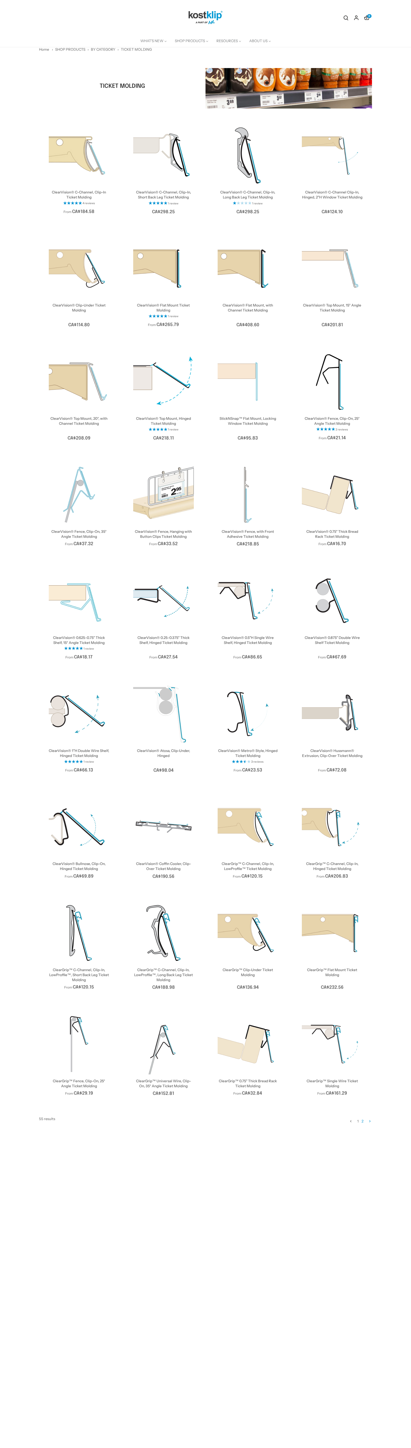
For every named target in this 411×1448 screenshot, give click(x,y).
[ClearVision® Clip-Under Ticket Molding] (79, 268)
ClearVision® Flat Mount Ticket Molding (163, 307)
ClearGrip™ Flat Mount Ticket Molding (332, 972)
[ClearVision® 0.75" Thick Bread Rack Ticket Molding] (332, 495)
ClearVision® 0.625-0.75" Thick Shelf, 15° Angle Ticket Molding (79, 640)
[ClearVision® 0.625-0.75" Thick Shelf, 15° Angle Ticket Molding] (79, 600)
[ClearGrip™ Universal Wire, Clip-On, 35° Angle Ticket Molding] (163, 1044)
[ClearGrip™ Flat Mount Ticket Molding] (332, 933)
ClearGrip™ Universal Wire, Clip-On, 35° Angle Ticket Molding (163, 1083)
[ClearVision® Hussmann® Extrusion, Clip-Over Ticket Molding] (332, 714)
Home (44, 49)
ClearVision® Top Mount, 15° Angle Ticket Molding (332, 307)
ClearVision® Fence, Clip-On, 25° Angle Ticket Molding (332, 421)
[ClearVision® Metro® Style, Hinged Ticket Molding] (248, 714)
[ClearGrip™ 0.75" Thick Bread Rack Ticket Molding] (248, 1044)
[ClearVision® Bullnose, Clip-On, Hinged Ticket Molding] (79, 827)
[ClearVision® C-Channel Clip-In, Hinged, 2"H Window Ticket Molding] (332, 155)
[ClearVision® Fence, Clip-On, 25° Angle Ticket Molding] (332, 381)
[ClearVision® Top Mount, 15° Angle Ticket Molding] (332, 268)
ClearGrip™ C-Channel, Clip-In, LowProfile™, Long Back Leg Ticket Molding (163, 975)
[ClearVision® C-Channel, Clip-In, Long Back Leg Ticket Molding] (248, 155)
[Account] (356, 17)
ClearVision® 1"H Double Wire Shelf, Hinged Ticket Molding (79, 753)
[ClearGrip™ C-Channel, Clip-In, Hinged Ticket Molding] (332, 827)
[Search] (346, 17)
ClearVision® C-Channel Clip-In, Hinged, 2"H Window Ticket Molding (332, 194)
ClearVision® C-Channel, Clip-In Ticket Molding (79, 194)
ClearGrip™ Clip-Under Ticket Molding (248, 972)
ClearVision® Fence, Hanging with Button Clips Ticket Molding (163, 534)
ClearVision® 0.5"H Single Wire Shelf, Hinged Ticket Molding (248, 640)
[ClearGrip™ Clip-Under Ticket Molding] (248, 933)
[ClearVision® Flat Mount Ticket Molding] (163, 268)
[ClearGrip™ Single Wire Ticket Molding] (332, 1044)
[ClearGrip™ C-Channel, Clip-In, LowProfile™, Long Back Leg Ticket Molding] (163, 933)
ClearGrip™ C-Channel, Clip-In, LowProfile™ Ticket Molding (248, 866)
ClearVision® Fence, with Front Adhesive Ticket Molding (248, 534)
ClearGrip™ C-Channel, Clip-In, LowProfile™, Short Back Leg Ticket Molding (79, 975)
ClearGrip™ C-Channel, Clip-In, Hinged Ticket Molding (332, 866)
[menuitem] (153, 41)
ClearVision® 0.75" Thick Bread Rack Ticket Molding (332, 534)
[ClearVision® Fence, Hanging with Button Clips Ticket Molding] (163, 495)
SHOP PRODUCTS (70, 49)
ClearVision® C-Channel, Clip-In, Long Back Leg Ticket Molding (247, 194)
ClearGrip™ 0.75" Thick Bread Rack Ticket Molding (248, 1083)
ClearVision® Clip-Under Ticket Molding (79, 307)
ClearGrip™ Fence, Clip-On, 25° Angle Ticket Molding (79, 1083)
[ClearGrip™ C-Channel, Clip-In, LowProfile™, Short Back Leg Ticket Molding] (79, 933)
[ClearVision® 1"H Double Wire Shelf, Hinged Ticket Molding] (79, 714)
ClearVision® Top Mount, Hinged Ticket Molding (163, 421)
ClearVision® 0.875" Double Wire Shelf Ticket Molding (332, 640)
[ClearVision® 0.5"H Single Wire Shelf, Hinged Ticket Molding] (248, 600)
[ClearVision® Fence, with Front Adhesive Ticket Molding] (248, 495)
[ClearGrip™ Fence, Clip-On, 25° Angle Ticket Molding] (79, 1044)
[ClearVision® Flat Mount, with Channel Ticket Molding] (248, 268)
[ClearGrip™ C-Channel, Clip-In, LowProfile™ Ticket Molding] (248, 827)
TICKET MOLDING (136, 49)
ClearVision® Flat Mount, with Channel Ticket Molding (248, 307)
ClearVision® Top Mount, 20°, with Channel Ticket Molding (79, 421)
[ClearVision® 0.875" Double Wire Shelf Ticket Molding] (332, 600)
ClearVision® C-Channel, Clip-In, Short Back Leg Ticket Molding (163, 194)
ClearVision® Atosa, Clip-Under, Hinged (163, 753)
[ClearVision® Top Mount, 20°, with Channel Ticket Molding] (79, 381)
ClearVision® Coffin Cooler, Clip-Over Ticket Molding (163, 866)
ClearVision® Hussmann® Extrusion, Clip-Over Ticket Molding (332, 753)
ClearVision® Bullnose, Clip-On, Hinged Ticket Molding (79, 866)
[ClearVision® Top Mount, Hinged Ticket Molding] (163, 381)
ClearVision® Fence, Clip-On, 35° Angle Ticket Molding (79, 534)
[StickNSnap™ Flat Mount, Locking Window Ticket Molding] (248, 381)
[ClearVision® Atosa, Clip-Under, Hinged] (163, 714)
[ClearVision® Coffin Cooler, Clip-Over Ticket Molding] (163, 827)
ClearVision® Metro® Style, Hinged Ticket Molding (248, 753)
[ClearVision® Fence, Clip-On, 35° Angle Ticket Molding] (79, 495)
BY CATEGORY (103, 49)
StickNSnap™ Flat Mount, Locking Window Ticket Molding (248, 421)
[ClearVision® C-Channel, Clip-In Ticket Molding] (79, 155)
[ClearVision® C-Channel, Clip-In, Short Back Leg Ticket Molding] (163, 155)
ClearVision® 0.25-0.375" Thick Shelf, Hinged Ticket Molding (163, 640)
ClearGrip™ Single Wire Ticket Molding (332, 1083)
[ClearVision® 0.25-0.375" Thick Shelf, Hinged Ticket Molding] (163, 600)
